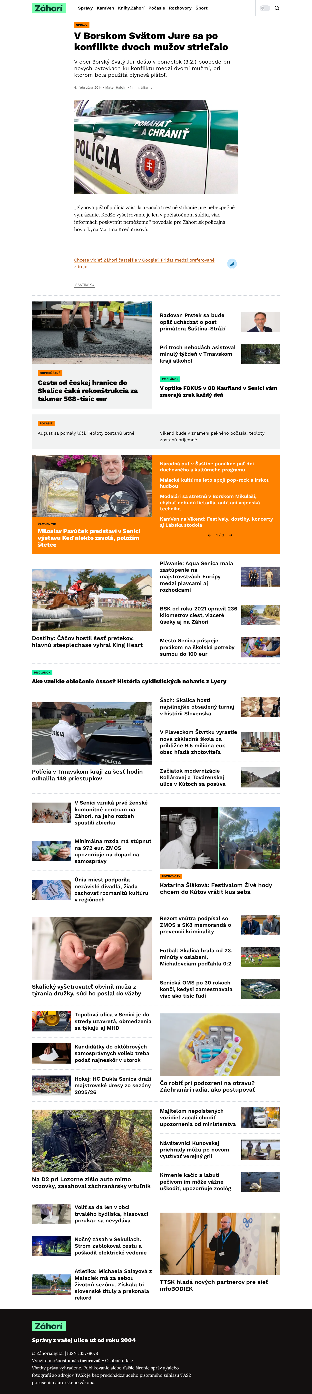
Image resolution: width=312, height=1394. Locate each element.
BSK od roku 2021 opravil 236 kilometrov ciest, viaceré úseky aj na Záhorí (198, 615)
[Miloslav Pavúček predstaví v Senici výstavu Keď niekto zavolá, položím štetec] (92, 486)
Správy (85, 7)
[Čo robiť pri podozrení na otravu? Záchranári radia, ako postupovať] (220, 1044)
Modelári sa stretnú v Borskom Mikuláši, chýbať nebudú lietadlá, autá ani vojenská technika (210, 502)
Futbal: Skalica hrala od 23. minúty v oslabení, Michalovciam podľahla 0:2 (196, 957)
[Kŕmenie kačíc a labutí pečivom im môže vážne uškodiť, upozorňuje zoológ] (260, 1182)
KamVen (105, 7)
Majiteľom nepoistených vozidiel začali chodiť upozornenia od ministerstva (198, 1117)
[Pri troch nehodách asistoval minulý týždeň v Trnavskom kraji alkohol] (260, 354)
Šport (201, 7)
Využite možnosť (66, 1360)
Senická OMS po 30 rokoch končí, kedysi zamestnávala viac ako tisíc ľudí (196, 989)
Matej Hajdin (116, 87)
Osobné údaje (119, 1360)
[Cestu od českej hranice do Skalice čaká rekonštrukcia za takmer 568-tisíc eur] (92, 332)
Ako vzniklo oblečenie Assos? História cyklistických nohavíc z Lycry (129, 681)
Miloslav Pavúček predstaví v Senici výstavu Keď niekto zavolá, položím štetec (89, 538)
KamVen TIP (47, 524)
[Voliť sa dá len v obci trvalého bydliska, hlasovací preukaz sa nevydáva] (51, 1214)
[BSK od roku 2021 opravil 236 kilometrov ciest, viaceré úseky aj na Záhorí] (260, 615)
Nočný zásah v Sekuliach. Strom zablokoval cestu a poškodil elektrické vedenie (111, 1246)
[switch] (265, 8)
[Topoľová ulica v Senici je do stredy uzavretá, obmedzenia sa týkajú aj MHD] (51, 1021)
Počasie (156, 7)
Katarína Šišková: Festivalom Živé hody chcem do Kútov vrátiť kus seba (216, 888)
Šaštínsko (84, 285)
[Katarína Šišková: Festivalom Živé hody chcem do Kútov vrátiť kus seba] (220, 838)
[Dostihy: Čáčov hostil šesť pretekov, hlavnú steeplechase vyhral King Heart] (92, 600)
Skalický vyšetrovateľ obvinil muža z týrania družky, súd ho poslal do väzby (86, 990)
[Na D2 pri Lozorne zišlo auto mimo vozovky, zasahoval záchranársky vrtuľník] (92, 1141)
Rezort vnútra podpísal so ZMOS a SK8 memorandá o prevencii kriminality (195, 925)
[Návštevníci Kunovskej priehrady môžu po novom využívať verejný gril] (260, 1150)
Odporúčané (50, 373)
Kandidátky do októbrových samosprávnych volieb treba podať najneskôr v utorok (112, 1053)
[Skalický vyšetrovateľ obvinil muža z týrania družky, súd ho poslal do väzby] (92, 948)
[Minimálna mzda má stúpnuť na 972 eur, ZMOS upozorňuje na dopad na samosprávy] (51, 851)
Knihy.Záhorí (131, 7)
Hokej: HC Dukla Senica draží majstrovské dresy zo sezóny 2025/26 (113, 1085)
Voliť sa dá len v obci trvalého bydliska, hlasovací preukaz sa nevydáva (111, 1214)
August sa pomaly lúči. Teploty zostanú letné (86, 433)
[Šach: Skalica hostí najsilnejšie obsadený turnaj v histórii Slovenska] (260, 707)
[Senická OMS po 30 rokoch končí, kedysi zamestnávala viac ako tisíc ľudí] (260, 989)
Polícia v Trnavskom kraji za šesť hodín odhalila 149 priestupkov (87, 775)
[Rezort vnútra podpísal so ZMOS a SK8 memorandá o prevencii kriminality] (260, 925)
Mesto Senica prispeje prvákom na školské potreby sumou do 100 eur (197, 647)
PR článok (170, 379)
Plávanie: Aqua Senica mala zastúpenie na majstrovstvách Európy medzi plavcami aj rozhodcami (196, 576)
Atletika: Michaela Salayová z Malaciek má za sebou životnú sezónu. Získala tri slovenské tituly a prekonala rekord (113, 1284)
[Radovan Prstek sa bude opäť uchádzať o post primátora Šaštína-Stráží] (260, 322)
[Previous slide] (209, 535)
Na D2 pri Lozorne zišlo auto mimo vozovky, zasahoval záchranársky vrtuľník (91, 1182)
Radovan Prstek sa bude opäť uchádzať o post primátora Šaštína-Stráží (192, 322)
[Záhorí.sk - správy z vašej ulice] (49, 8)
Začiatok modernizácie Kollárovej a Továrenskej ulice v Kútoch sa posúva (193, 777)
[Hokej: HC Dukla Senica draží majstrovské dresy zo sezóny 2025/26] (51, 1086)
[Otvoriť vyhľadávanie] (277, 8)
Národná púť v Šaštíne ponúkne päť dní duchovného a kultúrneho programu (207, 467)
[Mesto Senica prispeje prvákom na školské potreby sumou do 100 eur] (260, 647)
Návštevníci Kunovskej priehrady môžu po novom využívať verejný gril (194, 1150)
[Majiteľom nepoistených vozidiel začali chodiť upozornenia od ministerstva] (260, 1117)
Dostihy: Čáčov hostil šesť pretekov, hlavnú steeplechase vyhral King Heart (87, 641)
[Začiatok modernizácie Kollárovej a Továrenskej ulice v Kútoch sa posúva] (260, 777)
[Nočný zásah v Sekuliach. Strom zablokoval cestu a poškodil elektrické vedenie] (51, 1246)
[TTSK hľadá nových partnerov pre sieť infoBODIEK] (220, 1244)
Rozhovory (180, 7)
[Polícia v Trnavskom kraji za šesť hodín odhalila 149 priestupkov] (92, 733)
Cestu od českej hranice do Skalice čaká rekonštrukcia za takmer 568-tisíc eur (88, 391)
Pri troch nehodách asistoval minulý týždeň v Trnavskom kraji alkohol (198, 354)
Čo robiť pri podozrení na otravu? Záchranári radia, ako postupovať (207, 1086)
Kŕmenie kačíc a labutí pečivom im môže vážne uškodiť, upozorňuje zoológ (195, 1181)
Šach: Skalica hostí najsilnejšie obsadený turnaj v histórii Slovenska (197, 707)
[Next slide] (231, 535)
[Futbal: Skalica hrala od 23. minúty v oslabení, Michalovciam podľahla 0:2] (260, 957)
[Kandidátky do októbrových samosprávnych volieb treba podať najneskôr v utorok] (51, 1053)
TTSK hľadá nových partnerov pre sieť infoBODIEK (214, 1285)
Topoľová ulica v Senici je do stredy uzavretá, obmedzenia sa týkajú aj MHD (113, 1021)
